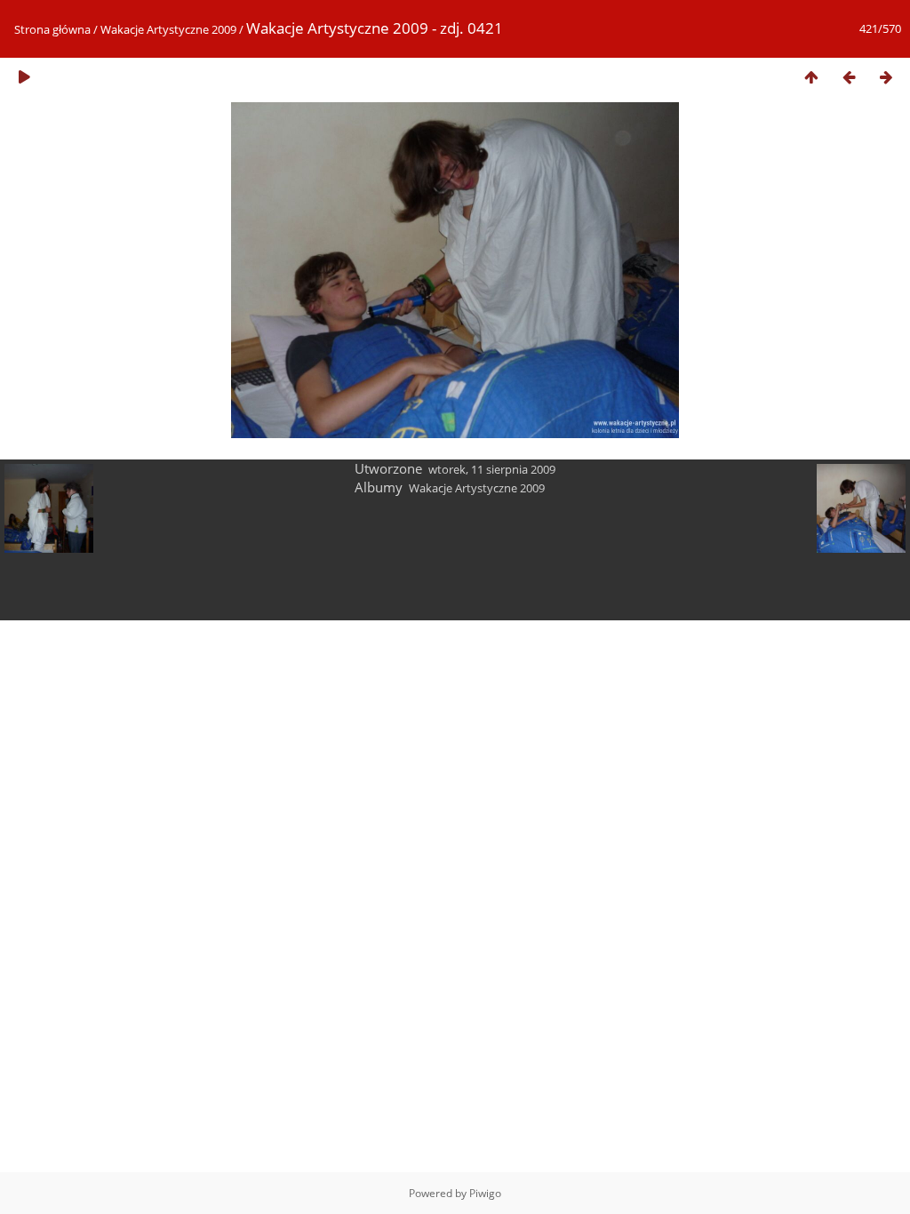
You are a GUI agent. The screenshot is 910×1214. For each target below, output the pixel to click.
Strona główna (52, 29)
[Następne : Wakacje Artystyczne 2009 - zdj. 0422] (886, 77)
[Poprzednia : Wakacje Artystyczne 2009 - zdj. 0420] (848, 77)
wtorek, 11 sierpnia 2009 (491, 469)
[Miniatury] (811, 77)
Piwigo (485, 1193)
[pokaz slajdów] (24, 77)
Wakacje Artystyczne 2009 (168, 29)
